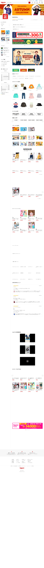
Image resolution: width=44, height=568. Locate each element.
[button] (41, 3)
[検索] (29, 5)
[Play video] (27, 340)
